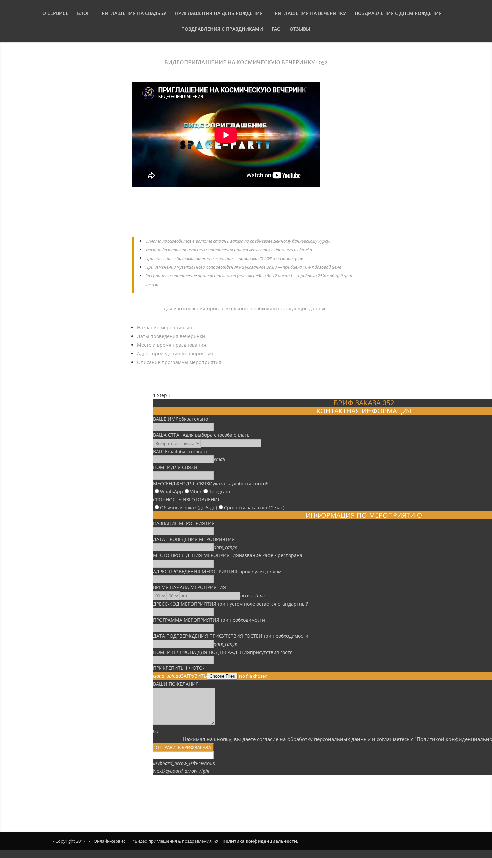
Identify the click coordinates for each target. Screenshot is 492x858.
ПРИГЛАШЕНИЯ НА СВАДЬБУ (132, 13)
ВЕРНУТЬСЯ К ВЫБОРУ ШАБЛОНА (246, 794)
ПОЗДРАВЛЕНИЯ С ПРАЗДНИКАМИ (222, 29)
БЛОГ (83, 13)
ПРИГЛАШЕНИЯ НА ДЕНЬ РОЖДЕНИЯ (219, 13)
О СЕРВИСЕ (55, 13)
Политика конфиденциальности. (260, 841)
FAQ (276, 29)
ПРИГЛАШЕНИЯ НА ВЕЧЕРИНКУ (308, 13)
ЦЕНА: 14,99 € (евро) (246, 217)
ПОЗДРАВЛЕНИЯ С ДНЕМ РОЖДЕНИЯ (398, 13)
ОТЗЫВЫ (300, 29)
